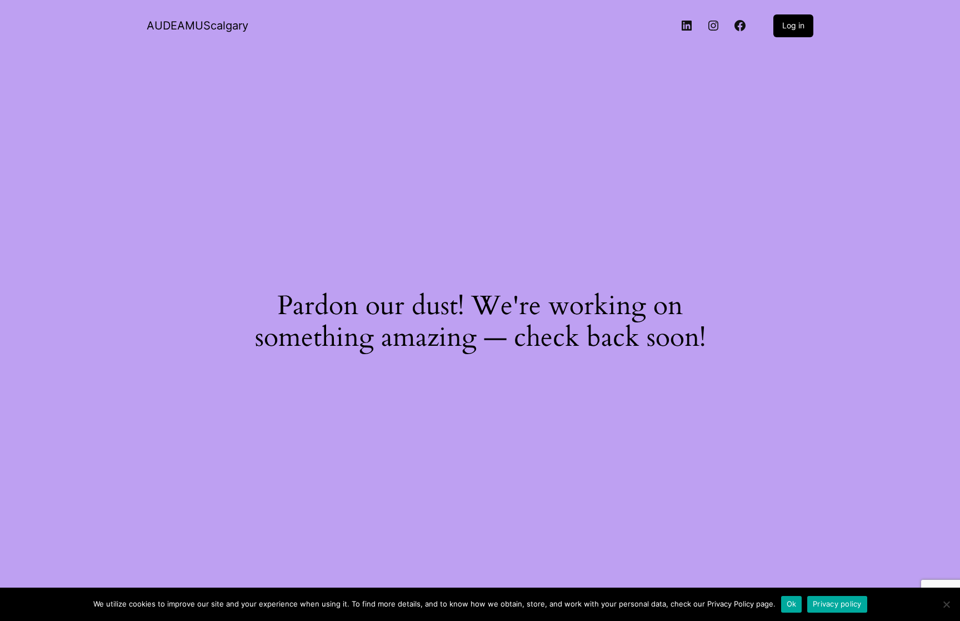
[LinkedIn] (686, 25)
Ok (792, 603)
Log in (793, 25)
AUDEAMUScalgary (197, 25)
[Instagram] (713, 25)
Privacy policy (837, 603)
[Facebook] (740, 25)
